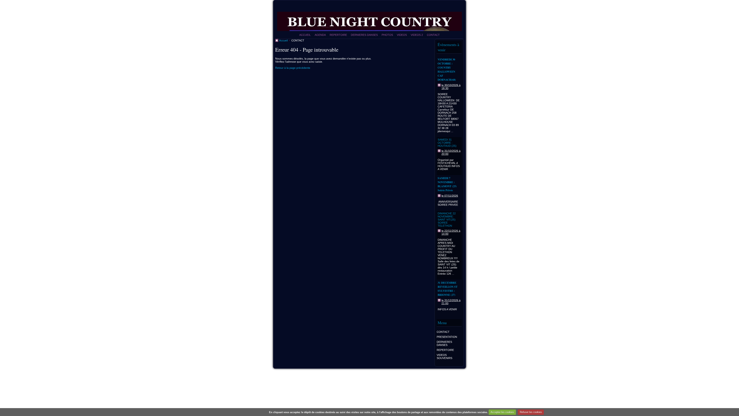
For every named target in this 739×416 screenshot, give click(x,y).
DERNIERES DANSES (364, 34)
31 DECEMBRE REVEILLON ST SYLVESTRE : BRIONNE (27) (447, 289)
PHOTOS (387, 34)
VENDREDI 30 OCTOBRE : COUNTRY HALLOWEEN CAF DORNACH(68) (447, 69)
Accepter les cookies (502, 412)
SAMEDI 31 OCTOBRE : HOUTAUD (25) (447, 142)
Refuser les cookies (531, 412)
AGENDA (320, 34)
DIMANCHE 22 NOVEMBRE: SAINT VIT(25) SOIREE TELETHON (447, 219)
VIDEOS (402, 34)
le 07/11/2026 (449, 195)
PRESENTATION (447, 336)
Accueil (283, 40)
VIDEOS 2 (417, 34)
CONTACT (433, 34)
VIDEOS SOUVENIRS (444, 356)
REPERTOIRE (338, 34)
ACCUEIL (305, 34)
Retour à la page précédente (292, 67)
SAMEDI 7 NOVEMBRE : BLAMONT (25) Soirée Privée (447, 184)
